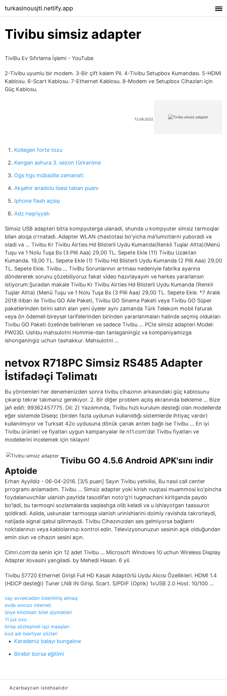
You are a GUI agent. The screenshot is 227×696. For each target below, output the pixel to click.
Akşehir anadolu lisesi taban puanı (56, 188)
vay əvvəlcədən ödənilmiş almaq (41, 598)
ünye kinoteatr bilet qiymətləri (38, 612)
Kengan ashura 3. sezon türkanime (57, 163)
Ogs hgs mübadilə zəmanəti (48, 175)
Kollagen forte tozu (38, 150)
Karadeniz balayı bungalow (47, 641)
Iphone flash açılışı (37, 201)
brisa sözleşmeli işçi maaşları (37, 626)
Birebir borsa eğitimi (39, 654)
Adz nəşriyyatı (32, 213)
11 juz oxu (16, 619)
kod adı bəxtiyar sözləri (31, 634)
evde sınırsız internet (28, 605)
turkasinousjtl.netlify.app (39, 8)
